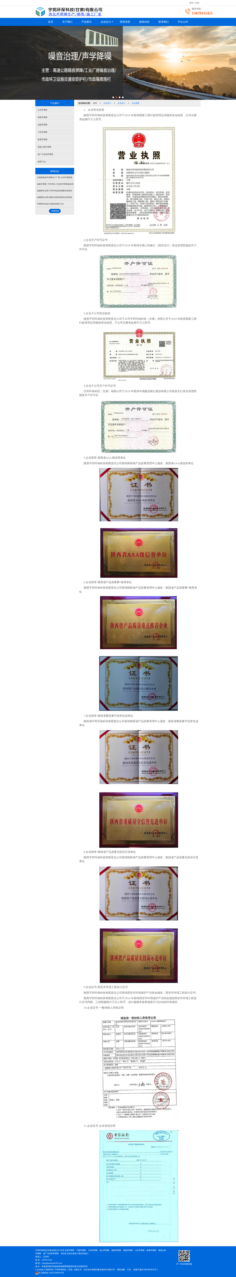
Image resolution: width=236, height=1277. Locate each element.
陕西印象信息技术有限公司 (103, 1269)
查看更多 (55, 211)
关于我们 (67, 21)
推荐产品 (41, 162)
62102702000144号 (51, 1273)
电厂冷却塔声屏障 (45, 154)
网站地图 (121, 1269)
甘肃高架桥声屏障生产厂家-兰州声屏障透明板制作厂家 (60, 177)
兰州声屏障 (42, 110)
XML (129, 1269)
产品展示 (86, 21)
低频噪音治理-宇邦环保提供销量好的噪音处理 (56, 191)
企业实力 (106, 21)
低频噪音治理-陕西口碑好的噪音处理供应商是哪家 (58, 197)
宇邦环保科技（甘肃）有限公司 (68, 1269)
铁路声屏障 (42, 117)
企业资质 (135, 103)
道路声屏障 (42, 125)
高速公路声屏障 (44, 147)
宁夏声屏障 (81, 1250)
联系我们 (163, 21)
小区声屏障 (42, 132)
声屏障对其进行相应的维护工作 (50, 204)
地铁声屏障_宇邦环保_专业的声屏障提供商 (55, 184)
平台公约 (183, 21)
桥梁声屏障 (42, 139)
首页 (50, 21)
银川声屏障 (104, 1250)
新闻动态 (144, 21)
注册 (197, 2)
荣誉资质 (125, 21)
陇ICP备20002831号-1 (149, 1269)
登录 (191, 2)
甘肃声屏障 (69, 1250)
